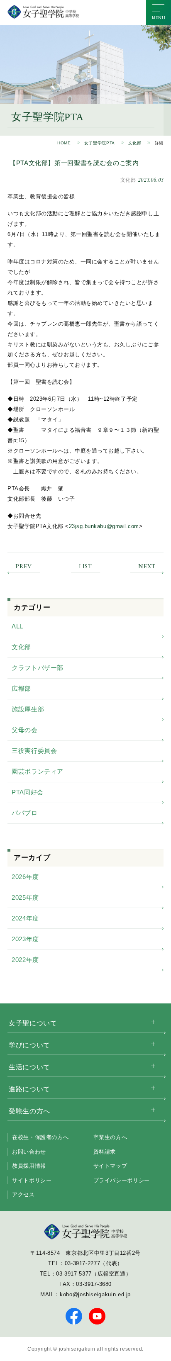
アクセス (23, 1194)
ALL (17, 626)
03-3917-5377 (74, 1274)
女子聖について (33, 1023)
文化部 (135, 143)
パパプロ (25, 812)
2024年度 (25, 918)
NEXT (147, 566)
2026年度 (25, 876)
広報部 (21, 688)
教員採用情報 (29, 1166)
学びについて (29, 1045)
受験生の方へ (29, 1111)
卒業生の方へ (110, 1137)
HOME (64, 143)
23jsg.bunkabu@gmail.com (104, 526)
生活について (29, 1067)
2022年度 (25, 959)
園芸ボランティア (38, 771)
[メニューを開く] (158, 12)
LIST (85, 566)
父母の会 (25, 729)
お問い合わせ (29, 1152)
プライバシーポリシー (121, 1180)
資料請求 (104, 1152)
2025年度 (25, 897)
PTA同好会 (28, 792)
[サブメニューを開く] (153, 1022)
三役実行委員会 (34, 750)
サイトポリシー (31, 1180)
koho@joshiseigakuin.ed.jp (95, 1294)
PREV (23, 566)
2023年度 (25, 938)
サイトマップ (110, 1166)
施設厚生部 (28, 709)
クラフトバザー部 (38, 667)
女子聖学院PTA (99, 143)
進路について (29, 1089)
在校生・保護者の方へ (40, 1137)
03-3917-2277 (82, 1263)
